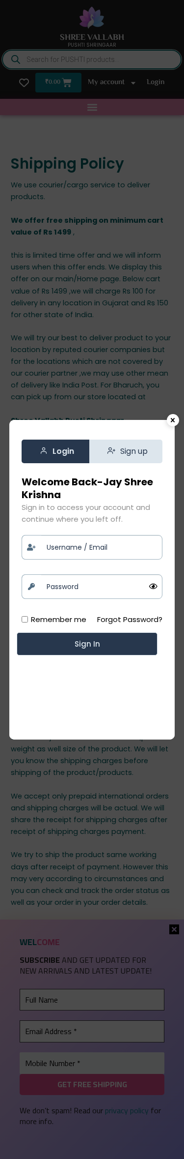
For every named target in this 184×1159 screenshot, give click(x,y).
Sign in (87, 644)
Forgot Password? (129, 619)
